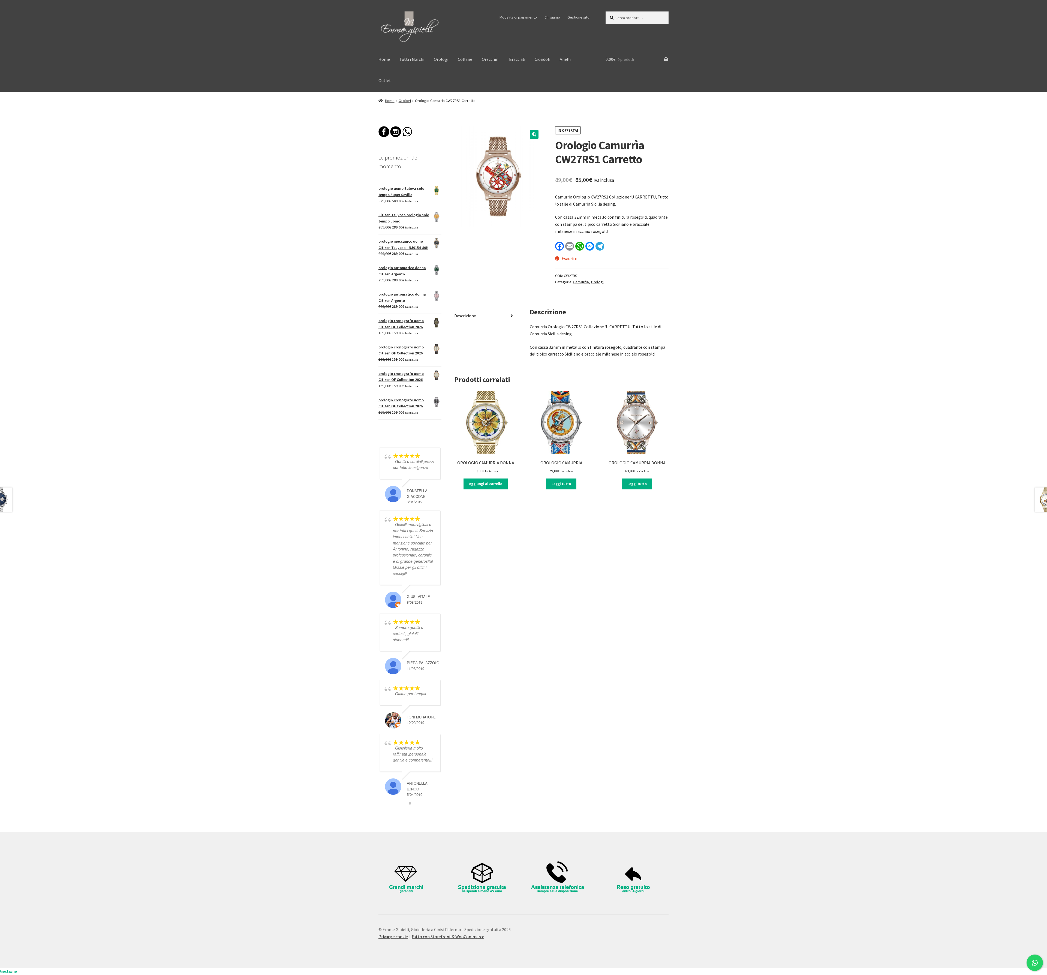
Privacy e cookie (393, 936)
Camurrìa (581, 281)
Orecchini (491, 59)
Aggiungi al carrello (485, 483)
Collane (465, 59)
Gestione (8, 971)
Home (384, 59)
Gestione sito (578, 17)
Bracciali (517, 59)
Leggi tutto (561, 483)
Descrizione (465, 315)
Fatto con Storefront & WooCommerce (448, 936)
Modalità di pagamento (518, 17)
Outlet (384, 80)
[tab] (485, 316)
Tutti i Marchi (411, 59)
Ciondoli (542, 59)
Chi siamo (552, 17)
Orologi (441, 59)
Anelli (565, 59)
